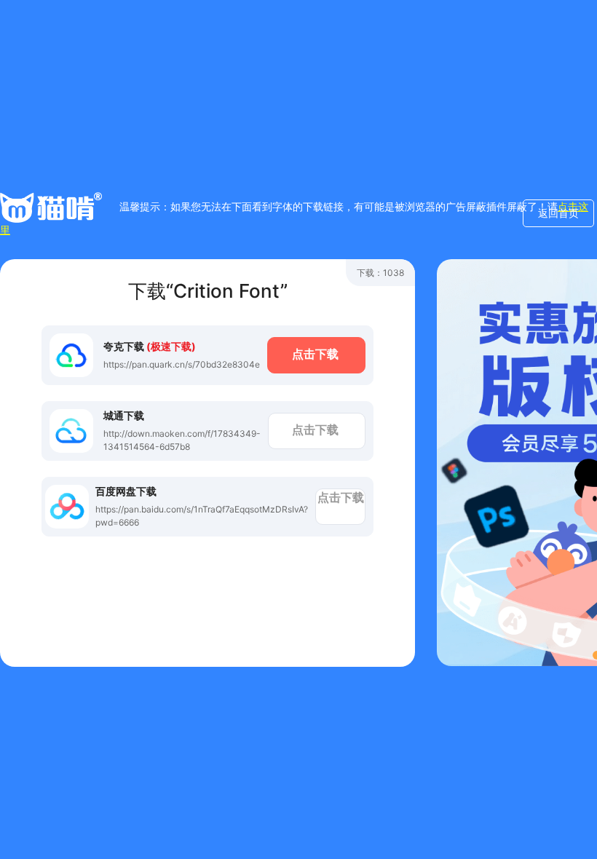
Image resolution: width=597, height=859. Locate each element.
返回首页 (558, 213)
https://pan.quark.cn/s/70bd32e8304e (181, 364)
